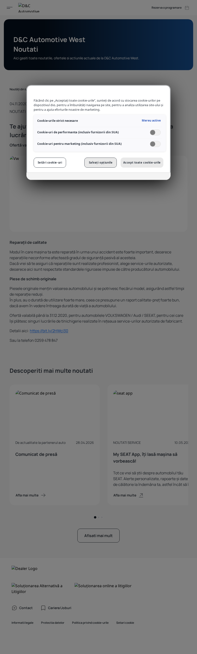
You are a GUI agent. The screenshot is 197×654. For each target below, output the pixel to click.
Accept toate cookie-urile (142, 162)
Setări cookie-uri (50, 162)
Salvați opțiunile (101, 162)
